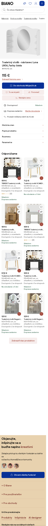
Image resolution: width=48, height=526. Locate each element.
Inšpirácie (20, 517)
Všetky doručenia (32, 111)
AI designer (35, 517)
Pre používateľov (12, 494)
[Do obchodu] (23, 41)
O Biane (7, 485)
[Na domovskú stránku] (7, 3)
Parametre (7, 142)
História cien (8, 125)
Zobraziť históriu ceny (11, 79)
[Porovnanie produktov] (24, 3)
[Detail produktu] (19, 178)
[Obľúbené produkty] (30, 3)
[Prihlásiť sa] (35, 3)
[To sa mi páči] (19, 161)
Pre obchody (10, 503)
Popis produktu (9, 131)
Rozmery (6, 137)
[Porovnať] (19, 166)
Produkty (7, 517)
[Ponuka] (42, 3)
